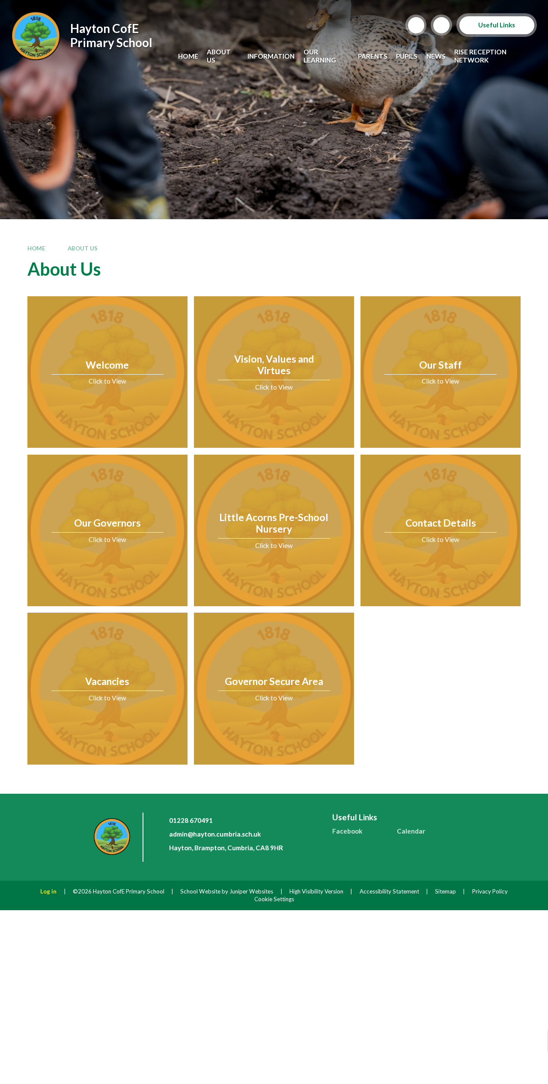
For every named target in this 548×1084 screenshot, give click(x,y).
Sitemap (445, 891)
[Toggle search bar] (416, 25)
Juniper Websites (251, 891)
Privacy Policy (490, 891)
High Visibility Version (316, 891)
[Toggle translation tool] (441, 25)
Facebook (347, 831)
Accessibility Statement (389, 891)
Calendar (411, 831)
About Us (83, 248)
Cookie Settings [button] (274, 899)
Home (36, 248)
